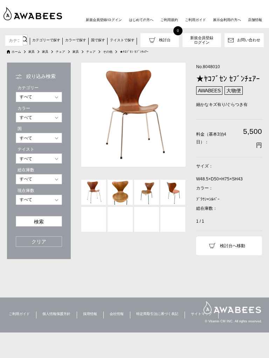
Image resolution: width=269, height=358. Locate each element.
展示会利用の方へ (227, 20)
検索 (39, 221)
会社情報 (117, 314)
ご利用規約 (169, 20)
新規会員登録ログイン (201, 40)
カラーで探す (75, 40)
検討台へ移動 (232, 245)
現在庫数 (26, 190)
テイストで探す (122, 40)
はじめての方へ (141, 20)
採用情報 (90, 314)
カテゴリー (28, 87)
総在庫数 (26, 169)
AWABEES (232, 307)
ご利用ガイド (195, 20)
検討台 (165, 40)
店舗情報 (255, 20)
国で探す (98, 40)
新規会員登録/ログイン (104, 20)
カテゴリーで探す (46, 40)
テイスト (26, 149)
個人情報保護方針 (56, 314)
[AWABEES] (33, 13)
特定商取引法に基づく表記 (157, 314)
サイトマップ (201, 314)
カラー (24, 108)
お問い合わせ (248, 40)
